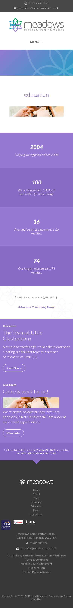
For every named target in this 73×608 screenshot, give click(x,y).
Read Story (14, 368)
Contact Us (36, 514)
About (36, 494)
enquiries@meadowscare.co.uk (39, 7)
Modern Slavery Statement (36, 563)
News (36, 510)
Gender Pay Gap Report (36, 571)
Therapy (37, 502)
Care (36, 498)
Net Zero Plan (36, 567)
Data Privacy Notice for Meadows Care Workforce (36, 555)
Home (36, 489)
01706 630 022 (39, 3)
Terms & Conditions (36, 559)
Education (36, 506)
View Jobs (13, 433)
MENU (35, 42)
